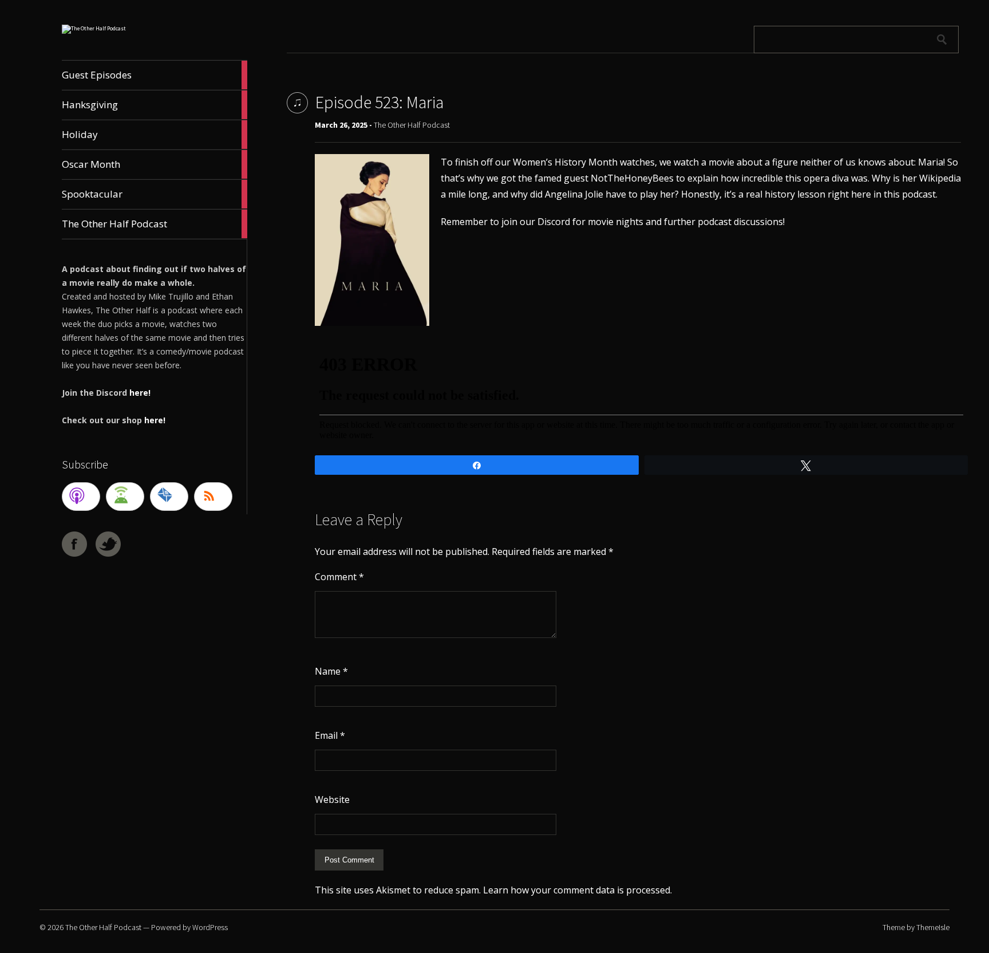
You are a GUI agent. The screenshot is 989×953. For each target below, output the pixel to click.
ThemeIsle (933, 927)
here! (140, 392)
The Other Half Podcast (412, 125)
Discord (553, 221)
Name (331, 671)
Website (332, 799)
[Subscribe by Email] (169, 496)
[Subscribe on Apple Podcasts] (81, 496)
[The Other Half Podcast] (94, 28)
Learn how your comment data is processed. (577, 890)
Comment (339, 576)
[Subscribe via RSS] (213, 496)
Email (330, 735)
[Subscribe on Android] (125, 496)
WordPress (210, 927)
